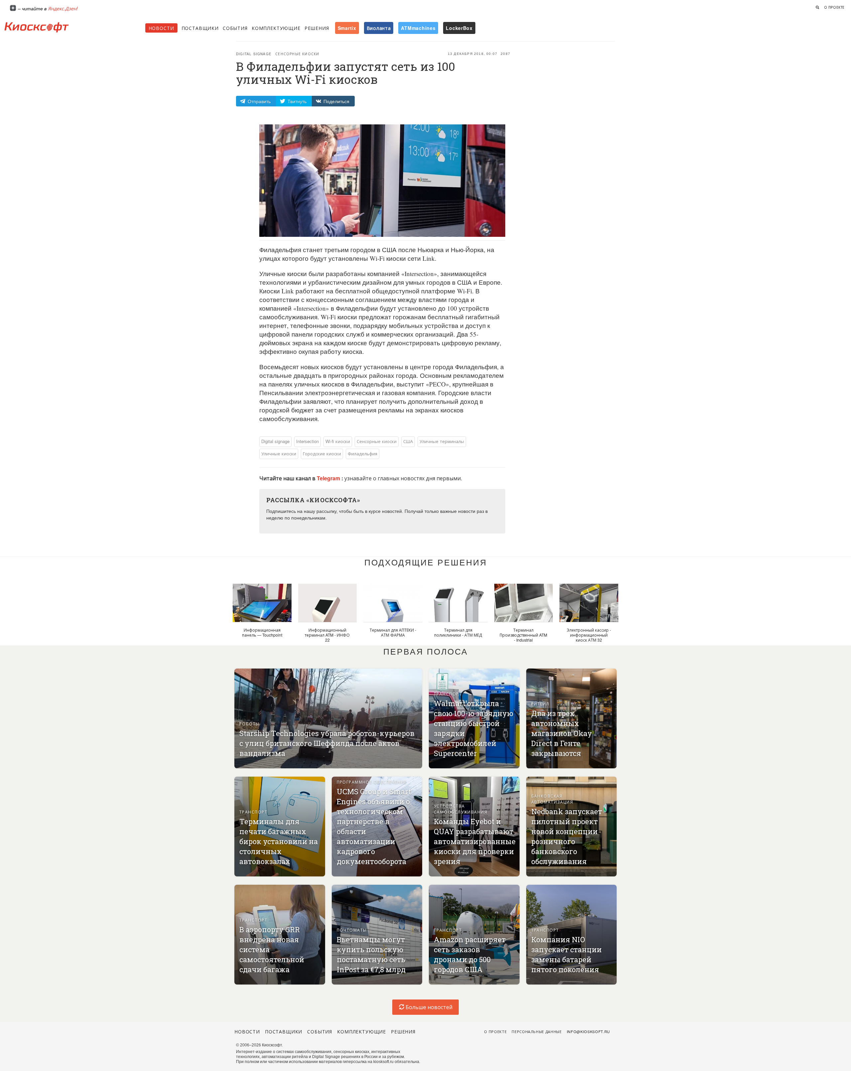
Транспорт (448, 693)
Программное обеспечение (372, 782)
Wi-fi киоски (337, 441)
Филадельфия (362, 453)
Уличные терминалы (442, 441)
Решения (316, 28)
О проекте (834, 7)
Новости (161, 28)
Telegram (329, 478)
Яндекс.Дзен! (63, 8)
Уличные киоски (278, 453)
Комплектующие (276, 28)
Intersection (307, 441)
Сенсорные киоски (297, 54)
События (235, 28)
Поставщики (200, 28)
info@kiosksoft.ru (588, 1031)
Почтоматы (352, 930)
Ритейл (540, 703)
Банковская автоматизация (552, 799)
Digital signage (254, 54)
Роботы (249, 723)
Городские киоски (322, 453)
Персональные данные (537, 1031)
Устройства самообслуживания (460, 809)
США (408, 441)
